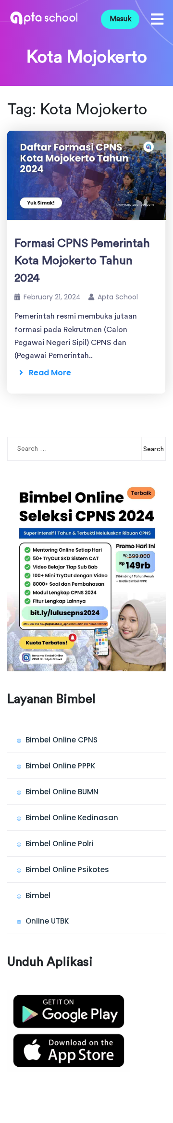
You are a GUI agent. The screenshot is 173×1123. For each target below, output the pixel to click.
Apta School (118, 297)
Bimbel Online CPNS (61, 740)
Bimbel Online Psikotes (67, 869)
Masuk (120, 19)
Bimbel (37, 895)
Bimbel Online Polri (59, 844)
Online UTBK (47, 921)
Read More (47, 372)
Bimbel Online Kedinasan (71, 818)
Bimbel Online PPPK (60, 766)
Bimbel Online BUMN (62, 792)
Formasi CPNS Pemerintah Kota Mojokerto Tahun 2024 (82, 261)
